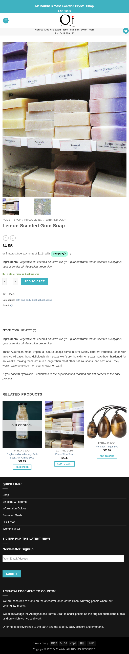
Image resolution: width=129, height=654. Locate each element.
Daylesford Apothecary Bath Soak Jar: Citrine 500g (22, 456)
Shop (17, 219)
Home (6, 219)
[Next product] (6, 238)
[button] (6, 20)
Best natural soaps (42, 300)
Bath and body (56, 219)
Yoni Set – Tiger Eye (107, 446)
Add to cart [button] (64, 464)
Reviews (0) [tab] (28, 330)
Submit (11, 573)
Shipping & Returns (15, 501)
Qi (11, 305)
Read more (22, 467)
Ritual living (33, 219)
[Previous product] (13, 238)
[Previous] (2, 438)
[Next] (126, 438)
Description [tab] (11, 330)
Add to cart (34, 281)
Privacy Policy (41, 643)
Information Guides (14, 508)
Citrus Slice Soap (64, 454)
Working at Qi (11, 528)
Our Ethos (9, 522)
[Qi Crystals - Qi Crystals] (67, 20)
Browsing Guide (12, 515)
